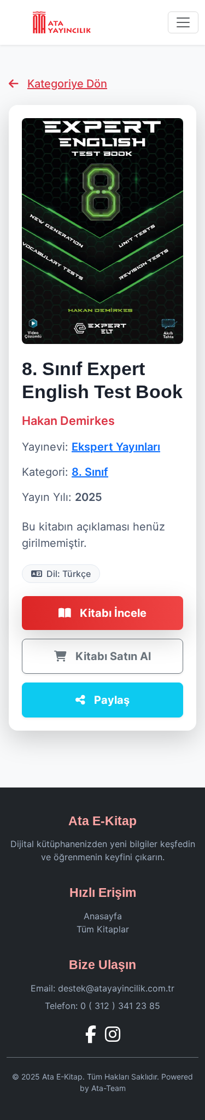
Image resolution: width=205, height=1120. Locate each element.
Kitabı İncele (113, 613)
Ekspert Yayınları (116, 446)
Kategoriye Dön (67, 83)
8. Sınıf (90, 472)
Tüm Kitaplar (103, 929)
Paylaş (112, 700)
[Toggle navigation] (183, 22)
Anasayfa (103, 916)
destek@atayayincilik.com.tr (116, 988)
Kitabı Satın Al (113, 656)
